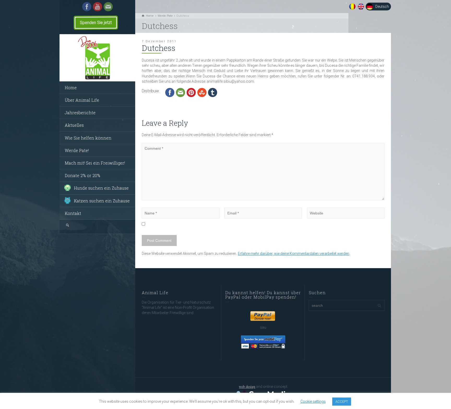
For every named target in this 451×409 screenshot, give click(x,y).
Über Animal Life (82, 100)
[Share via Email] (180, 92)
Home (71, 87)
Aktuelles (74, 125)
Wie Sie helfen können (88, 138)
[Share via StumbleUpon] (201, 92)
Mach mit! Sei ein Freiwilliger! (95, 163)
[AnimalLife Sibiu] (97, 58)
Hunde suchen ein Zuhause (101, 188)
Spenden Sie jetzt (96, 22)
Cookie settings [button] (313, 401)
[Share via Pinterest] (191, 92)
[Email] (108, 6)
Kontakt (73, 213)
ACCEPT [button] (341, 402)
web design (247, 386)
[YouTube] (97, 6)
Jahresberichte (80, 112)
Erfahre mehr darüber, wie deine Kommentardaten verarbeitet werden (293, 253)
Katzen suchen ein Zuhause (102, 200)
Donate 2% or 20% (82, 175)
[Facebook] (86, 6)
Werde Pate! (77, 150)
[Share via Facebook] (169, 92)
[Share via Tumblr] (212, 92)
